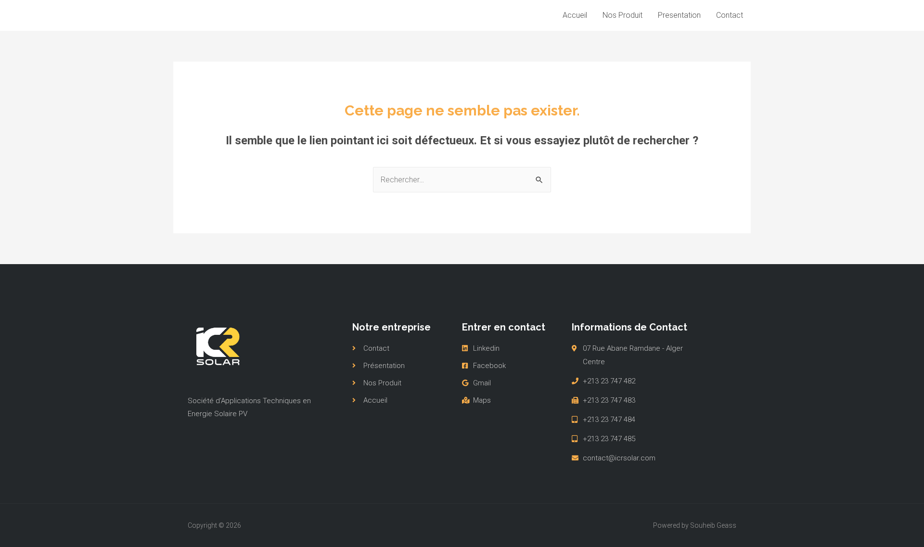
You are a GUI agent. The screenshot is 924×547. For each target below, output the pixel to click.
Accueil (575, 15)
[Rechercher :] (462, 179)
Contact (729, 15)
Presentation (679, 15)
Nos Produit (622, 15)
